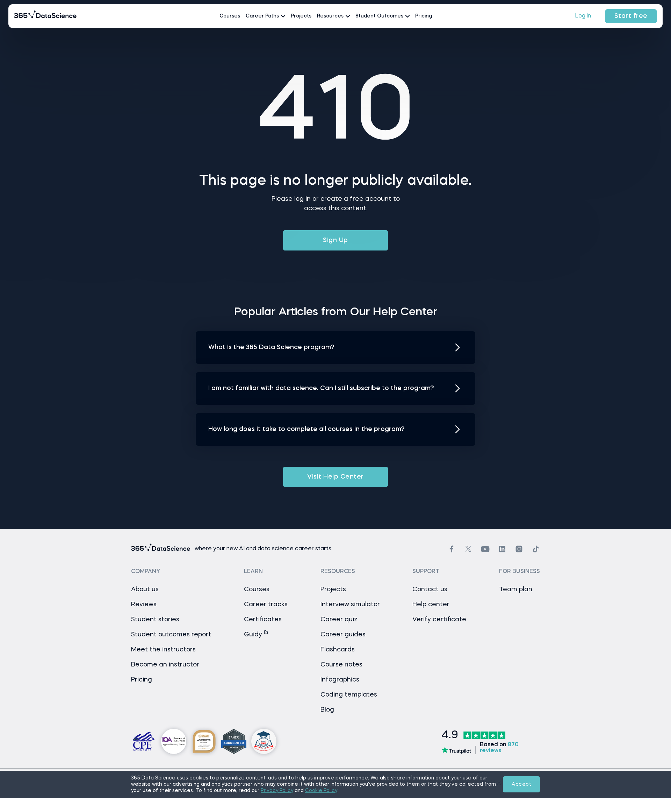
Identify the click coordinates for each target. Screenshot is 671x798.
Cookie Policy (321, 790)
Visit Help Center (335, 477)
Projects (301, 16)
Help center (430, 604)
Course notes (341, 665)
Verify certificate (439, 619)
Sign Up (335, 240)
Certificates (263, 619)
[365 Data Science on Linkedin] (502, 549)
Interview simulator (350, 604)
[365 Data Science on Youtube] (485, 549)
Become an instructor (165, 665)
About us (145, 589)
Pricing (423, 16)
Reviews (144, 604)
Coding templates (348, 695)
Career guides (343, 634)
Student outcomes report (171, 634)
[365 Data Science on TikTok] (536, 549)
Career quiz (339, 619)
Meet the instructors (163, 650)
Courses (229, 16)
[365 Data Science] (45, 16)
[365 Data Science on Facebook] (451, 549)
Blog (327, 710)
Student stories (155, 619)
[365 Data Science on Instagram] (519, 549)
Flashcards (337, 650)
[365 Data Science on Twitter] (468, 549)
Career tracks (266, 604)
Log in (583, 16)
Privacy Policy (277, 790)
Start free (631, 16)
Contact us (429, 589)
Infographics (339, 680)
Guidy (254, 634)
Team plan (515, 589)
